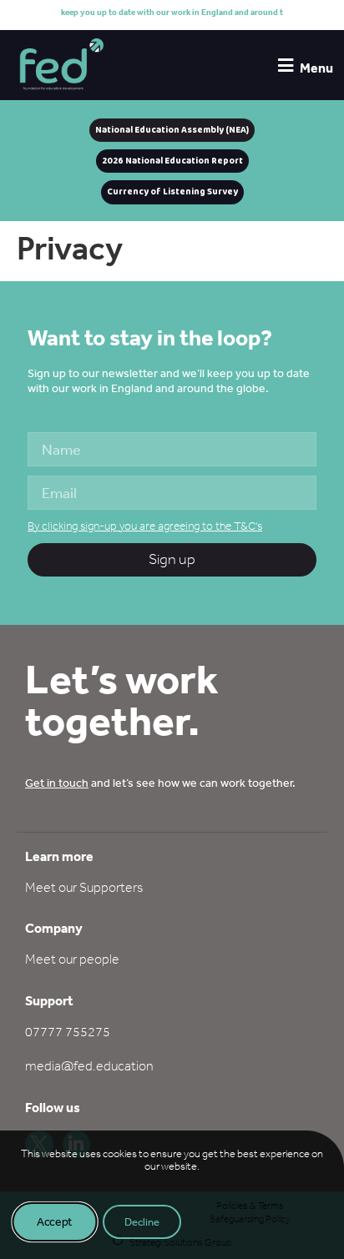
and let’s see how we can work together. (160, 782)
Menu (316, 67)
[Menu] (285, 65)
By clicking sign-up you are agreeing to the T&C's (145, 526)
